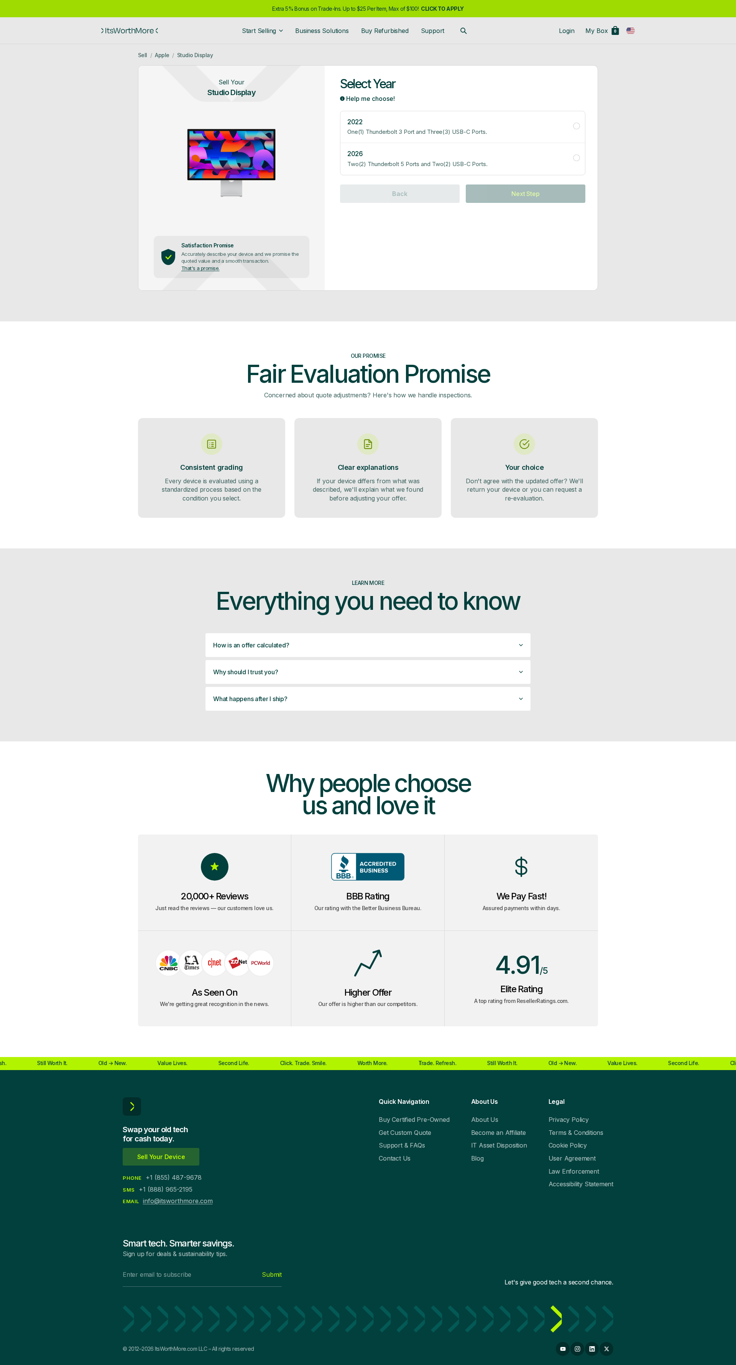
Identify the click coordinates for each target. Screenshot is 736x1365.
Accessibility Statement (581, 1184)
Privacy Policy (569, 1119)
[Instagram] (577, 1349)
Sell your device (161, 1157)
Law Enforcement (574, 1171)
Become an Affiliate (498, 1132)
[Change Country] (630, 30)
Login (567, 31)
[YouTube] (563, 1349)
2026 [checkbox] (417, 158)
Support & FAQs (402, 1145)
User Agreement (572, 1158)
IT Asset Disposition (499, 1145)
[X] (606, 1349)
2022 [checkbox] (417, 126)
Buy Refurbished (385, 31)
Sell (142, 55)
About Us (484, 1119)
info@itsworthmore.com (178, 1201)
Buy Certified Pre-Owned (414, 1119)
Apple (162, 55)
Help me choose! (370, 98)
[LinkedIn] (592, 1349)
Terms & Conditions (576, 1132)
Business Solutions (321, 31)
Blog (477, 1158)
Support (433, 31)
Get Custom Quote (405, 1132)
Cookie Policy (568, 1145)
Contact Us (395, 1158)
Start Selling (259, 31)
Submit (272, 1274)
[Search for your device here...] (463, 31)
